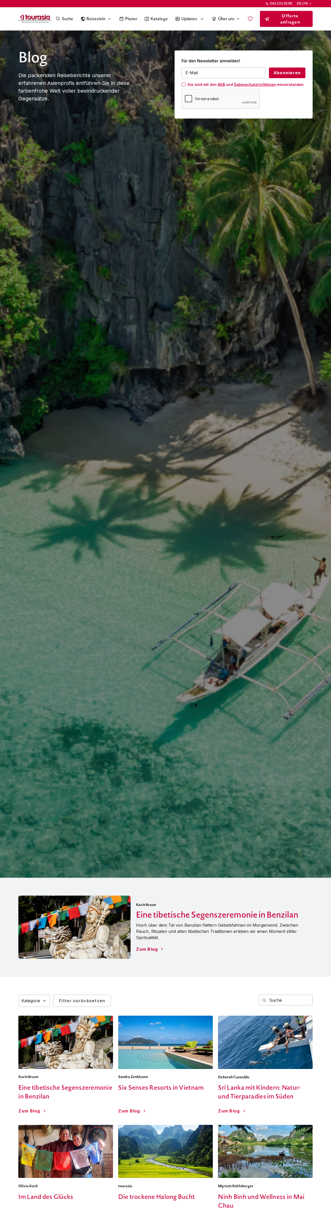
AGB (221, 84)
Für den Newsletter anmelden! (211, 60)
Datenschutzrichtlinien (255, 84)
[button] (304, 3)
